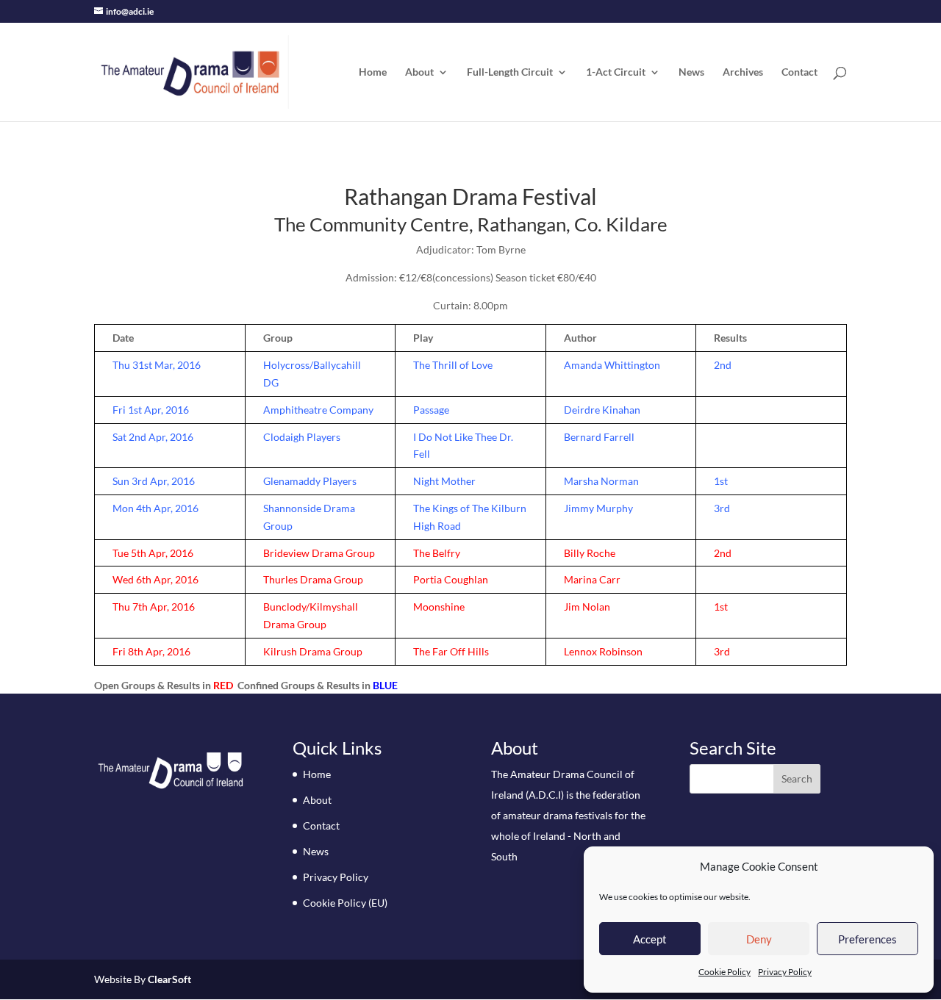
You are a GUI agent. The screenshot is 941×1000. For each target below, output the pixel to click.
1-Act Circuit (615, 72)
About (419, 72)
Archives (743, 72)
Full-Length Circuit (510, 72)
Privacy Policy (785, 971)
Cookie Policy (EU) (345, 902)
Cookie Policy (724, 971)
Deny (759, 939)
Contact (799, 72)
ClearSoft (169, 979)
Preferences (867, 939)
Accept (650, 939)
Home (373, 72)
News (691, 72)
